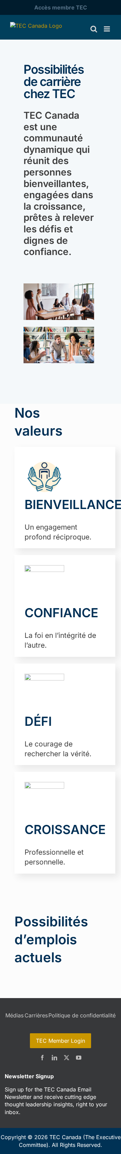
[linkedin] (54, 1057)
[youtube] (78, 1057)
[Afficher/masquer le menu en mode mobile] (107, 28)
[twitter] (66, 1057)
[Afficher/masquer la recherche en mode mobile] (93, 28)
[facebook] (42, 1057)
